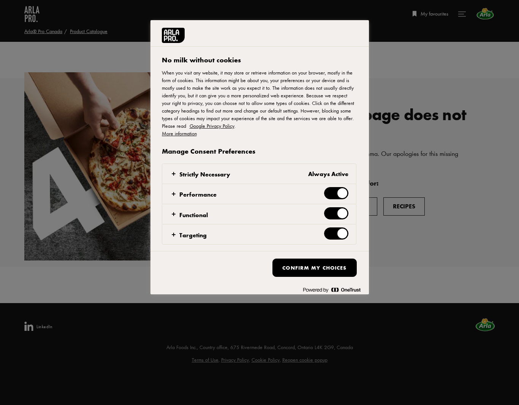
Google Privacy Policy (212, 125)
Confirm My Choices (314, 267)
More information (179, 133)
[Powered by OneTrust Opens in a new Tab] (332, 289)
